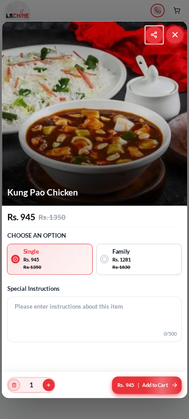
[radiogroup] (94, 259)
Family (121, 251)
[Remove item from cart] (14, 385)
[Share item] (154, 35)
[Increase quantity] (49, 385)
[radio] (50, 259)
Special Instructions (33, 288)
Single (31, 251)
